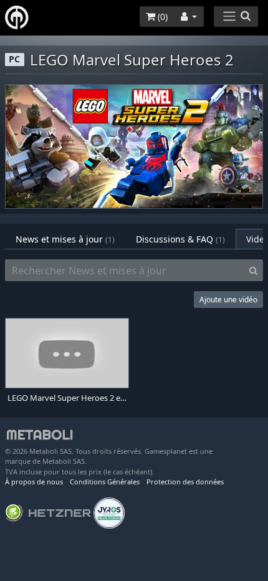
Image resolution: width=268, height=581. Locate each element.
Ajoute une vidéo (228, 299)
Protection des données (185, 481)
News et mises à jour (65, 239)
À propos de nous (34, 481)
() (161, 16)
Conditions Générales (105, 481)
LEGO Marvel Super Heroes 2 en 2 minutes (67, 398)
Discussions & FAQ (180, 239)
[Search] (253, 270)
